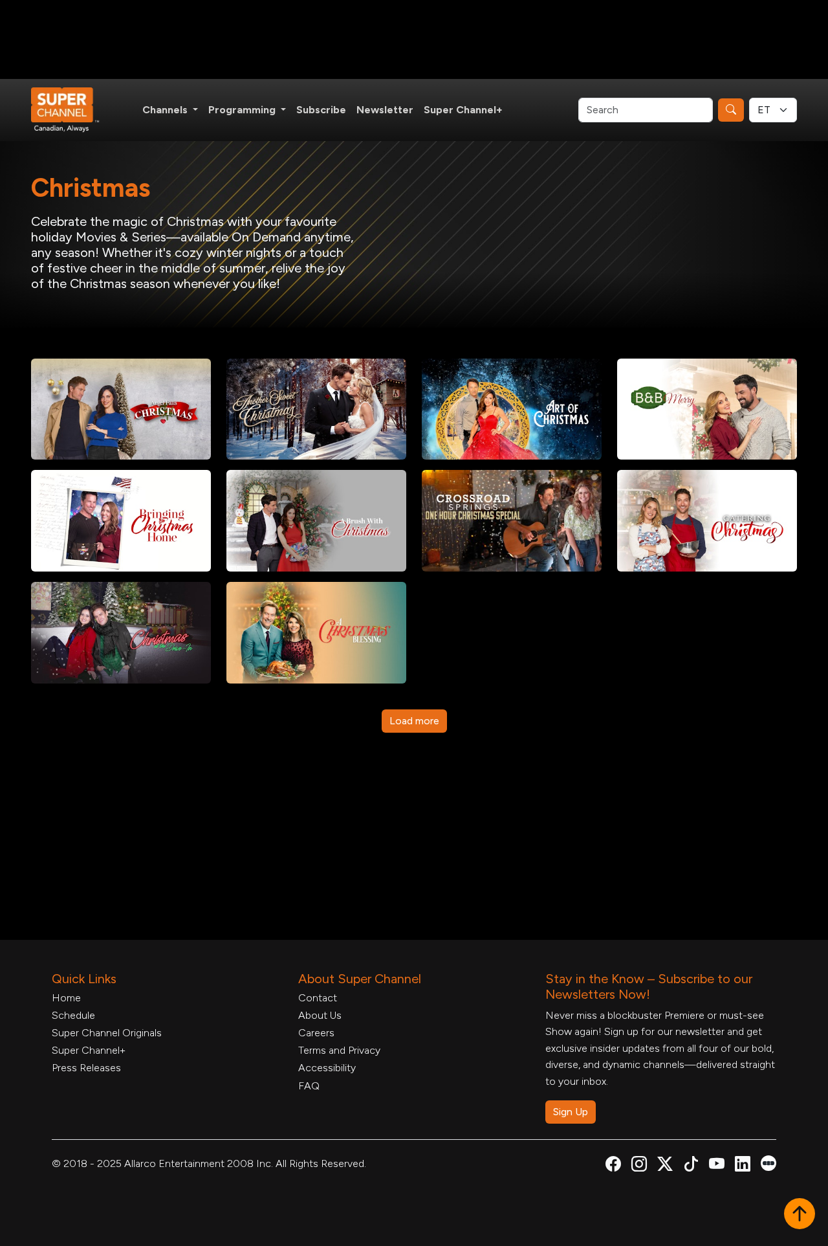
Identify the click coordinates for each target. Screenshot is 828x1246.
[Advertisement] (414, 39)
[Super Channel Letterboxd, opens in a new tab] (768, 1162)
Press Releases (86, 1068)
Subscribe (321, 110)
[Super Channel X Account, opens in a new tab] (665, 1166)
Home (66, 998)
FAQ (309, 1086)
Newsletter (384, 110)
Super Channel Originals (107, 1033)
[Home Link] (73, 110)
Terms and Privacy (339, 1050)
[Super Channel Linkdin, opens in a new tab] (742, 1166)
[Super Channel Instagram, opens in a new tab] (639, 1166)
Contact (317, 998)
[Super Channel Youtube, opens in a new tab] (716, 1166)
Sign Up (570, 1112)
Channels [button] (166, 110)
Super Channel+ (463, 110)
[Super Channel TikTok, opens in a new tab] (691, 1166)
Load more (414, 721)
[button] (799, 1215)
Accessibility (327, 1068)
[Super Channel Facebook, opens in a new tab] (613, 1166)
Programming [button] (243, 110)
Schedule (73, 1015)
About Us (320, 1015)
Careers (316, 1033)
